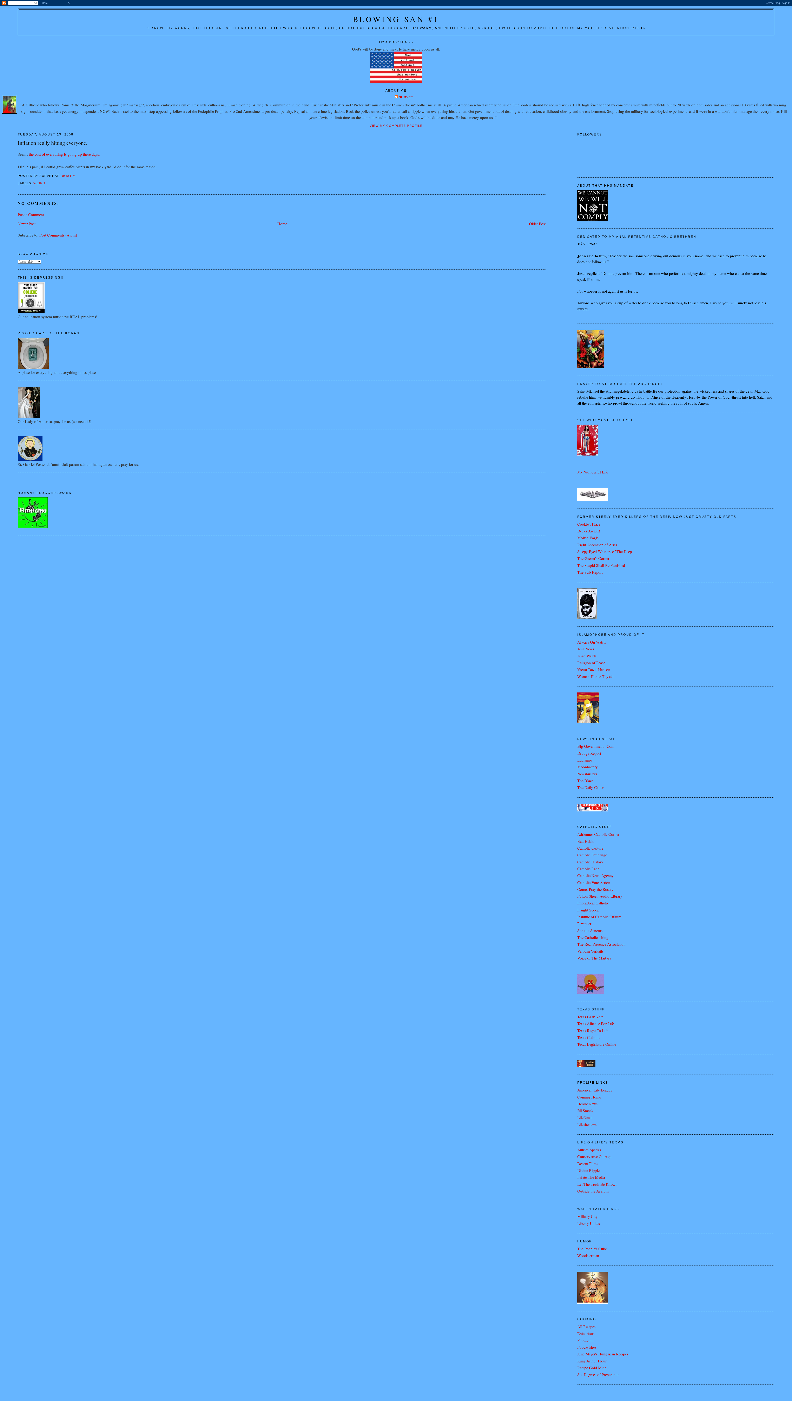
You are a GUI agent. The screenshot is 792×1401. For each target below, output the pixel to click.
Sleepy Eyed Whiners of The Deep (604, 551)
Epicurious (585, 1333)
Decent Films (587, 1163)
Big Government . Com (595, 746)
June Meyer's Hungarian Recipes (602, 1353)
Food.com (585, 1340)
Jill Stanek (585, 1110)
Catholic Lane (588, 868)
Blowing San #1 (396, 19)
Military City (587, 1216)
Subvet (406, 97)
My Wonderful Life (592, 471)
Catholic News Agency (595, 875)
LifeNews (584, 1117)
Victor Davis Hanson (593, 669)
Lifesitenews (586, 1124)
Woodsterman (588, 1255)
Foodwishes (586, 1347)
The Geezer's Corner (593, 558)
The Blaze (585, 780)
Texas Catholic (588, 1037)
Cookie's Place (588, 524)
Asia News (585, 648)
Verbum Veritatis (590, 951)
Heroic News (587, 1103)
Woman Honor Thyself (595, 676)
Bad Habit (585, 841)
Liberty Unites (588, 1223)
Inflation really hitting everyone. (52, 142)
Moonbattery (587, 766)
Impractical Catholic (593, 902)
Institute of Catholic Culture (599, 916)
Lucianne (584, 760)
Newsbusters (587, 773)
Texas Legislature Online (596, 1044)
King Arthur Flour (592, 1360)
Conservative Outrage (594, 1156)
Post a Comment (31, 214)
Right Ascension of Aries (597, 544)
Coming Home (589, 1097)
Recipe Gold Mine (591, 1367)
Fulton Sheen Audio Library (599, 896)
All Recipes (586, 1326)
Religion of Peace (591, 662)
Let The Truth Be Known (597, 1184)
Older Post (537, 223)
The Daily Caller (590, 787)
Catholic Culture (590, 848)
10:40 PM (67, 176)
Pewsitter (584, 923)
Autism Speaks (589, 1149)
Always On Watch (591, 642)
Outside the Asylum (593, 1191)
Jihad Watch (586, 655)
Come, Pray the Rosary (595, 889)
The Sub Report (590, 572)
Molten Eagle (588, 537)
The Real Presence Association (601, 944)
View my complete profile (396, 125)
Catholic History (590, 861)
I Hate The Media (591, 1177)
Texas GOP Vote (590, 1016)
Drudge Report (589, 753)
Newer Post (26, 223)
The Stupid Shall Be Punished (601, 565)
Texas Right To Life (592, 1030)
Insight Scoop (588, 909)
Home (282, 223)
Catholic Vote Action (593, 882)
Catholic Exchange (592, 854)
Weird (39, 183)
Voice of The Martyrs (594, 958)
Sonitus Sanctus (589, 930)
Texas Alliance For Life (595, 1023)
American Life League (594, 1090)
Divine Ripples (589, 1170)
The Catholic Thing (592, 937)
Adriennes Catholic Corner (598, 834)
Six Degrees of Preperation (598, 1374)
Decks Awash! (588, 530)
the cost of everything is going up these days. (64, 154)
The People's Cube (592, 1248)
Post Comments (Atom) (58, 235)
